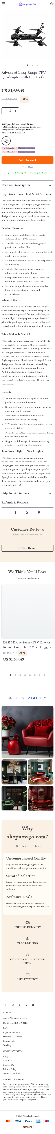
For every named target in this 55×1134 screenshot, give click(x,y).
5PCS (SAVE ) (10, 152)
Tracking (7, 1045)
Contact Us (8, 1065)
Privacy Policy (9, 1069)
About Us (7, 1061)
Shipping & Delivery (12, 1037)
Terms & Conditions (12, 1074)
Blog (5, 1057)
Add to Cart (27, 160)
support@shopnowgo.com (15, 1018)
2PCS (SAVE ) (10, 148)
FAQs (6, 1028)
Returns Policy (10, 1041)
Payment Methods (11, 1033)
